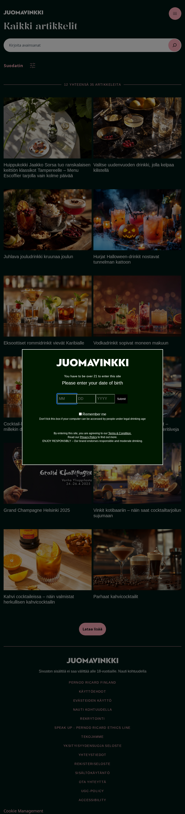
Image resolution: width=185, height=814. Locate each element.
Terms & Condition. (120, 433)
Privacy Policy (88, 437)
